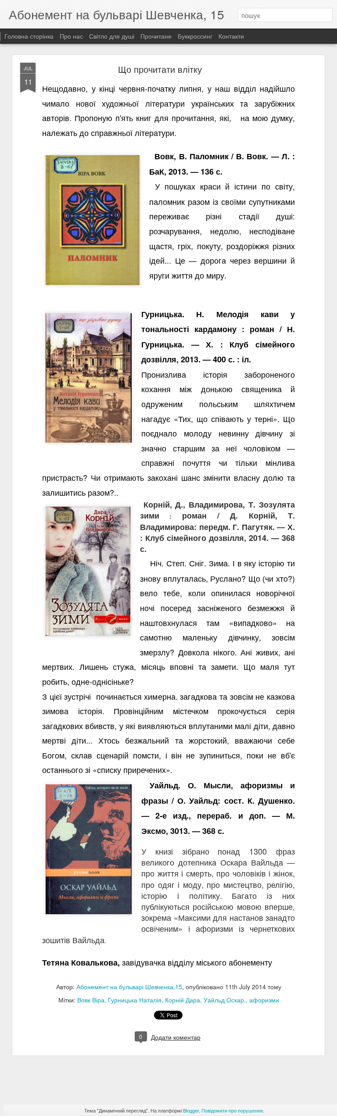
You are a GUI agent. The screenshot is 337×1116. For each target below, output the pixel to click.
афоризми (264, 999)
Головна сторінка (29, 36)
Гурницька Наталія (134, 999)
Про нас (72, 36)
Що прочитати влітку (160, 69)
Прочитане (156, 36)
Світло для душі (111, 36)
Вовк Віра (90, 999)
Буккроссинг (195, 36)
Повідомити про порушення (232, 1110)
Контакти (231, 36)
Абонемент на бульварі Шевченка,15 (129, 986)
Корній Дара (182, 999)
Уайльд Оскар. (225, 999)
